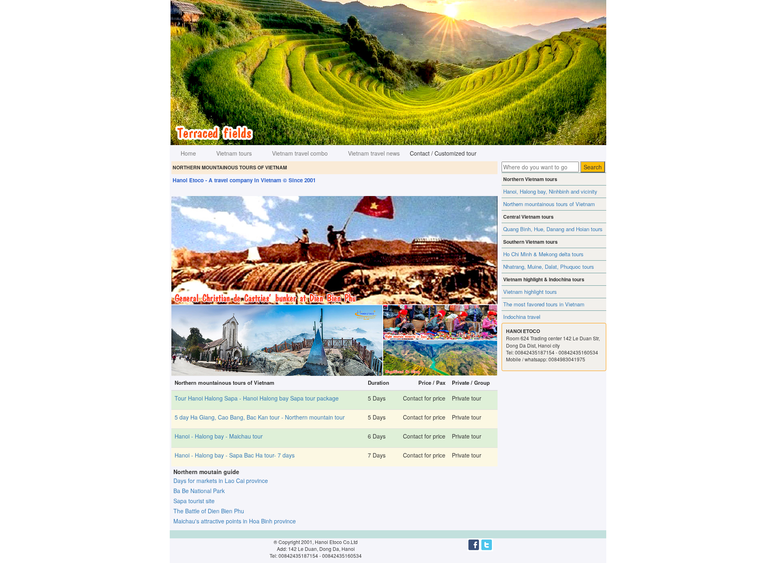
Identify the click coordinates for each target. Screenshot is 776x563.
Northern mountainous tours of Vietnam (549, 204)
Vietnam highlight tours (530, 291)
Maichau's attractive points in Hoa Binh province (234, 521)
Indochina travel (521, 317)
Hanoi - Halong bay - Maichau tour (219, 436)
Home (188, 153)
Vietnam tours (234, 153)
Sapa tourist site (194, 501)
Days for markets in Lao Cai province (220, 481)
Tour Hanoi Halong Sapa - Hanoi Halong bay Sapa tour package (257, 398)
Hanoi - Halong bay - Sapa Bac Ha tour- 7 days (235, 455)
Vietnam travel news (374, 153)
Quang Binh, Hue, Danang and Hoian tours (553, 229)
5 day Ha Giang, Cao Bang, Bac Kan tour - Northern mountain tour (260, 417)
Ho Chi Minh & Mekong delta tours (543, 254)
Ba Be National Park (199, 491)
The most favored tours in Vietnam (543, 304)
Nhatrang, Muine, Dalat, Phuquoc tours (548, 266)
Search (593, 167)
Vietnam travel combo (300, 153)
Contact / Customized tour (443, 153)
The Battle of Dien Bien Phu (208, 511)
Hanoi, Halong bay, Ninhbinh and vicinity (550, 191)
